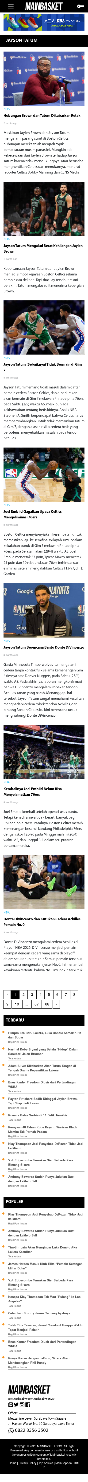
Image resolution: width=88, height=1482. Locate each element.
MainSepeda (63, 1463)
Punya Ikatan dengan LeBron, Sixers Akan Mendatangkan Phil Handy (38, 1360)
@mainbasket (17, 1399)
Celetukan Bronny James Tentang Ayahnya (39, 1313)
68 (47, 1004)
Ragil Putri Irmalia (17, 1042)
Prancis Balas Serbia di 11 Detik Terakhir (37, 1115)
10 (17, 1004)
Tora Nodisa (14, 1058)
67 (36, 1004)
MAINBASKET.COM (49, 1446)
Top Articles (45, 1463)
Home (12, 1463)
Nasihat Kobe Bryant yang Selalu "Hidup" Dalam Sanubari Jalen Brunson (43, 1051)
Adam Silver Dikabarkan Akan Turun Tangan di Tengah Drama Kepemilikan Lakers (42, 1067)
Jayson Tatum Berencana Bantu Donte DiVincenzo (44, 648)
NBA (7, 109)
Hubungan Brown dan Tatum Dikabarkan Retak (42, 116)
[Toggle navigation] (10, 6)
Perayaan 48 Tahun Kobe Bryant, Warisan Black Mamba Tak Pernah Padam (42, 1129)
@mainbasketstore (41, 1399)
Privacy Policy (27, 1463)
